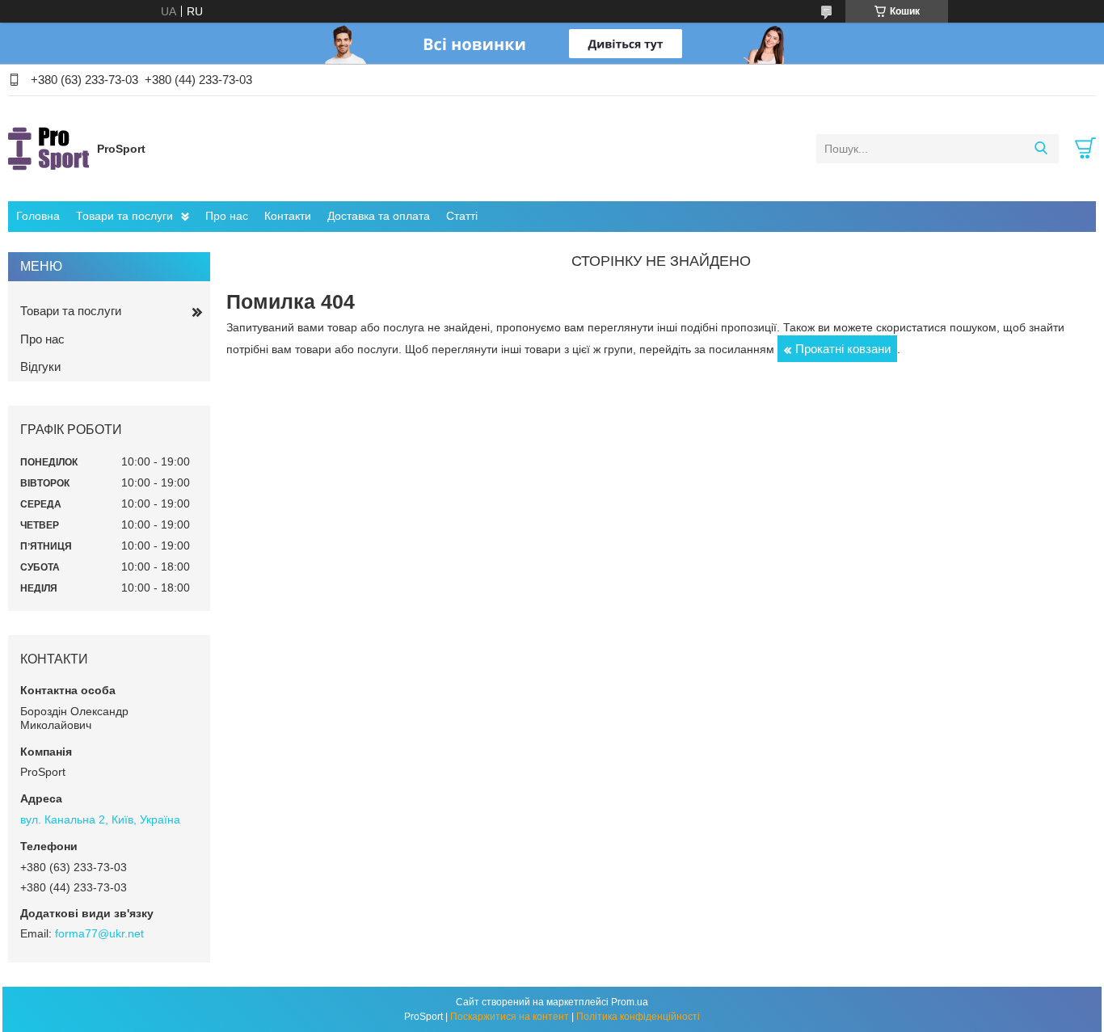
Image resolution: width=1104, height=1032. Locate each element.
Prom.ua (629, 1002)
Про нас (226, 215)
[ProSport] (48, 147)
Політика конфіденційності (638, 1016)
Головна (38, 215)
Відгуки (40, 366)
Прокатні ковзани (843, 349)
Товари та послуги (124, 215)
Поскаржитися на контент (509, 1016)
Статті (462, 215)
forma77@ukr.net (99, 933)
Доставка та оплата (378, 215)
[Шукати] (1040, 148)
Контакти (287, 215)
